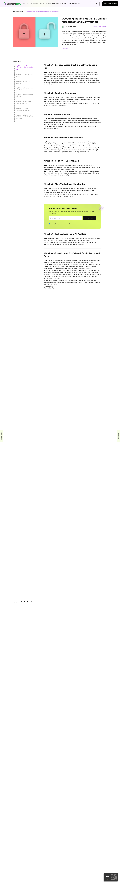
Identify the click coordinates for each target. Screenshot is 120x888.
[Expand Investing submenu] (38, 4)
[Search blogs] (87, 3)
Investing (34, 3)
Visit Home (95, 3)
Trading (42, 3)
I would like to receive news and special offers (64, 224)
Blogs (14, 11)
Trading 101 (20, 11)
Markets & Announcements (70, 3)
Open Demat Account (110, 3)
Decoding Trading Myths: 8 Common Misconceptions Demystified (42, 11)
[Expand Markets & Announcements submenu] (80, 4)
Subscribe (90, 218)
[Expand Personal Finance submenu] (60, 4)
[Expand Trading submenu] (46, 4)
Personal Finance (53, 3)
